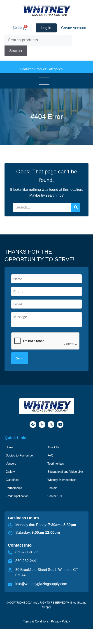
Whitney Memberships (62, 479)
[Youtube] (60, 424)
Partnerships (14, 488)
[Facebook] (33, 424)
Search (15, 50)
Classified (12, 479)
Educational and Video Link (65, 471)
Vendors (11, 463)
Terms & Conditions (36, 621)
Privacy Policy (60, 621)
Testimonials (55, 463)
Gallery (10, 471)
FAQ (50, 455)
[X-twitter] (51, 424)
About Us (53, 447)
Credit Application (17, 496)
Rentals (52, 488)
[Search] (75, 207)
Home (9, 447)
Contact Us (54, 496)
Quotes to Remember (20, 455)
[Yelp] (42, 424)
